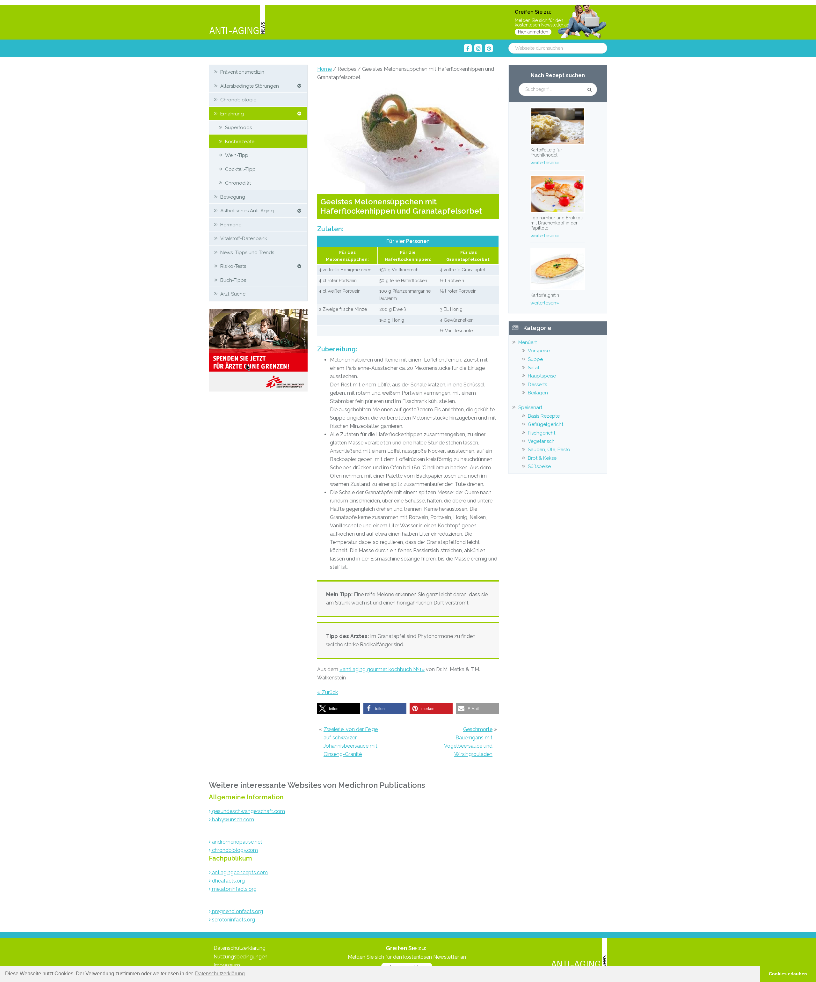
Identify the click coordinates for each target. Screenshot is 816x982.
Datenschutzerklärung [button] (220, 973)
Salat (533, 367)
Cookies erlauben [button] (788, 973)
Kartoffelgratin (544, 295)
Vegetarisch (541, 441)
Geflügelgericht (545, 424)
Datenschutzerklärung (240, 948)
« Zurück (327, 692)
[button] (338, 708)
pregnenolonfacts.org (237, 911)
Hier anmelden (533, 31)
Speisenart (530, 407)
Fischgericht (541, 433)
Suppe (535, 359)
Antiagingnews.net (237, 20)
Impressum (227, 965)
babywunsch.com (232, 820)
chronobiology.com (234, 850)
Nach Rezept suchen (558, 75)
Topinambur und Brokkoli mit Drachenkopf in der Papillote (556, 223)
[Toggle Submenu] (299, 86)
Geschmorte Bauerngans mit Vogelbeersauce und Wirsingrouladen (468, 741)
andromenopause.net (236, 842)
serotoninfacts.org (233, 920)
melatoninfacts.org (234, 889)
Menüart (527, 342)
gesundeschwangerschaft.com (248, 811)
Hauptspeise (542, 376)
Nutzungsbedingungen (240, 957)
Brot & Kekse (542, 458)
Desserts (537, 384)
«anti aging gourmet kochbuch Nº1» (382, 669)
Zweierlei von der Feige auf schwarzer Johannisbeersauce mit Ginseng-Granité (351, 741)
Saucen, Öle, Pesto (549, 449)
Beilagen (538, 393)
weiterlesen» (544, 162)
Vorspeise (539, 351)
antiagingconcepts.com (239, 872)
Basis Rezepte (544, 416)
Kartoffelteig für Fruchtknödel (546, 152)
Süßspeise (539, 466)
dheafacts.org (228, 881)
